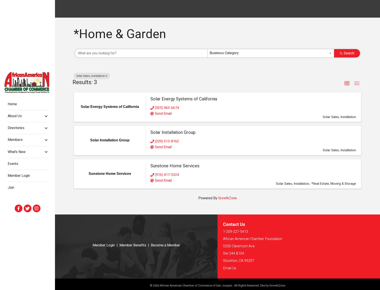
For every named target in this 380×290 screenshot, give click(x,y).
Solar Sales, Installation (90, 76)
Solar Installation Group (172, 132)
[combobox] (271, 53)
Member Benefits (132, 245)
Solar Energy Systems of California (183, 99)
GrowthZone (227, 198)
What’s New (17, 152)
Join (11, 187)
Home (12, 104)
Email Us (229, 268)
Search (349, 53)
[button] (347, 83)
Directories (16, 128)
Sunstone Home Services (174, 166)
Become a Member (165, 245)
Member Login (19, 175)
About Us (15, 116)
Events (13, 163)
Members (15, 139)
